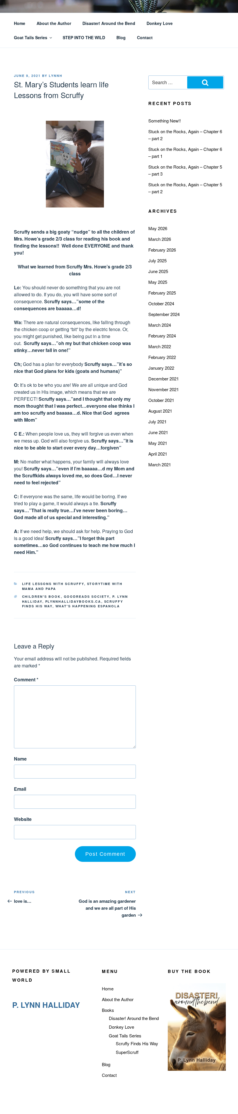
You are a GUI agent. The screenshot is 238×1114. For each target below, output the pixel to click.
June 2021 (158, 432)
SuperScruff (127, 1052)
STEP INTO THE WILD (84, 37)
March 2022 (159, 346)
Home (19, 23)
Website (23, 819)
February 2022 (162, 357)
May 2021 (157, 443)
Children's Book (41, 596)
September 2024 (164, 314)
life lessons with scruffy (53, 584)
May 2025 (157, 282)
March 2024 (159, 325)
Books (108, 1010)
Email (20, 789)
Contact (145, 37)
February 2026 (162, 250)
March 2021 (159, 464)
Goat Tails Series (30, 37)
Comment (26, 679)
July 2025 (157, 260)
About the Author (54, 23)
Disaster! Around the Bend (108, 23)
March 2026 (159, 239)
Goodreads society (86, 596)
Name (20, 758)
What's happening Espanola (87, 606)
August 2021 (160, 411)
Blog (121, 37)
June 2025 (158, 271)
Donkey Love (160, 23)
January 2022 (161, 368)
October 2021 (161, 400)
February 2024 (162, 336)
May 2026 (157, 228)
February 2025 (162, 293)
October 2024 (161, 303)
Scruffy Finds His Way (137, 1043)
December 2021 (163, 378)
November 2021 (163, 389)
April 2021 (157, 454)
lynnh (55, 75)
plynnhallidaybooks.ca (73, 601)
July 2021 (157, 421)
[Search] (205, 82)
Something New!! (164, 121)
